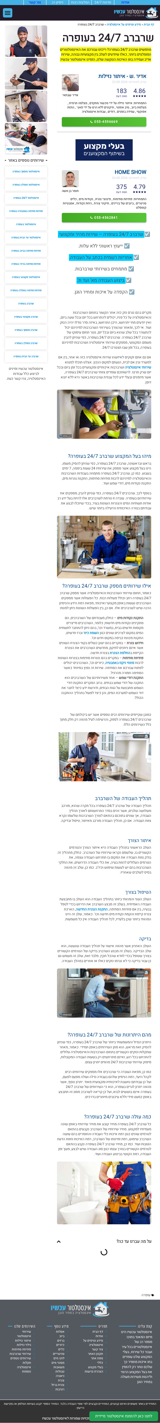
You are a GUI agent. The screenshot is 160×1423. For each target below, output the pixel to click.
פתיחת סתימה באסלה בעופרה (26, 290)
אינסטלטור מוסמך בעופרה (26, 171)
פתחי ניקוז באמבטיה (119, 662)
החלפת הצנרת (120, 653)
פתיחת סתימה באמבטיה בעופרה (26, 211)
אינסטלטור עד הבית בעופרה (26, 237)
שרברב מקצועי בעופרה (26, 317)
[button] (7, 12)
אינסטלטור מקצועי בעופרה (26, 277)
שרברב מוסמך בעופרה (26, 330)
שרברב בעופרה (26, 303)
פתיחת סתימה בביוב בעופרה (26, 251)
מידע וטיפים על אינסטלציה (124, 24)
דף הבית (149, 24)
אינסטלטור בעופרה (26, 224)
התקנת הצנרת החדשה (92, 909)
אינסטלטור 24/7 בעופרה (26, 198)
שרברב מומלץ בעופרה (26, 343)
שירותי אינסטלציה (138, 367)
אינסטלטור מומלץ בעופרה (26, 184)
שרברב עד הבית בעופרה (25, 356)
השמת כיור (91, 633)
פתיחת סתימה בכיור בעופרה (26, 264)
